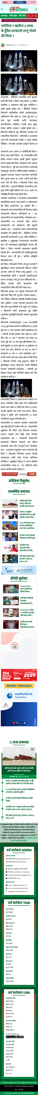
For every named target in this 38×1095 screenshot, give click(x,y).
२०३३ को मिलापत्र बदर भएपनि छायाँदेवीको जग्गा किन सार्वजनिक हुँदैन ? (27, 526)
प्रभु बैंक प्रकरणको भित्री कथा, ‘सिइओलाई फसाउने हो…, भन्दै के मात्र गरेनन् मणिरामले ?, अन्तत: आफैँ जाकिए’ (27, 624)
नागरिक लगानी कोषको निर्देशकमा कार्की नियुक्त (27, 536)
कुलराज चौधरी (9, 967)
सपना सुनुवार (9, 943)
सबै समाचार (4, 15)
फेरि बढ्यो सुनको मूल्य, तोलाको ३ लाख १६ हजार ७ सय (27, 559)
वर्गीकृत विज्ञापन (10, 1030)
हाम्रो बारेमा (8, 1064)
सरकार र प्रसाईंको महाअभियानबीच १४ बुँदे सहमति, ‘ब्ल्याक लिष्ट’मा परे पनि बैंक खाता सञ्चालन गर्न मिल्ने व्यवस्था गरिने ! (27, 515)
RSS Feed (8, 1073)
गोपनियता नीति (10, 1048)
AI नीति (8, 1060)
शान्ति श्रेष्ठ (8, 936)
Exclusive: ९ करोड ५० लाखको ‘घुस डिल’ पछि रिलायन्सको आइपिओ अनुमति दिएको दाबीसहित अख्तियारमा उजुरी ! (27, 613)
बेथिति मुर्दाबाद (13, 15)
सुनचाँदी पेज (9, 1017)
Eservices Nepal (28, 1093)
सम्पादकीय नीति (10, 1044)
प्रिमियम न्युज (9, 1024)
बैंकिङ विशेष (22, 15)
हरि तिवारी (8, 964)
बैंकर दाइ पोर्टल (10, 1014)
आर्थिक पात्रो (9, 1027)
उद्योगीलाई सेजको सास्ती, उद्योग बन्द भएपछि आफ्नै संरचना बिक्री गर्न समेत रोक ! (26, 503)
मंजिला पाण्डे (9, 929)
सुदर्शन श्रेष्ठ (8, 919)
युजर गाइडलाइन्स (10, 1067)
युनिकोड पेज (9, 1010)
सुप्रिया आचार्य (9, 926)
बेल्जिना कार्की (9, 950)
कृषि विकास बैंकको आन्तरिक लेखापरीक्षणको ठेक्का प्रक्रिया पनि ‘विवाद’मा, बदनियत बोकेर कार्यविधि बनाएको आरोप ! (27, 601)
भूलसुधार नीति (9, 1054)
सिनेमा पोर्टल (9, 1007)
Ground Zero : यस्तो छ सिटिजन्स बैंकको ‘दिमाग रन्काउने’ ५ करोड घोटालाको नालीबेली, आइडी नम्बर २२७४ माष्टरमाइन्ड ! (27, 589)
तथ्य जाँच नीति (9, 1051)
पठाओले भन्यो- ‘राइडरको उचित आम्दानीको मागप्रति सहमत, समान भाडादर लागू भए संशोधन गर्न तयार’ (26, 548)
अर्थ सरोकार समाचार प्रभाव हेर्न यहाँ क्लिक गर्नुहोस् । (24, 839)
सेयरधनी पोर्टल (9, 1001)
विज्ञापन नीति (9, 1057)
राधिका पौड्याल (10, 981)
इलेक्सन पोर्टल (9, 1004)
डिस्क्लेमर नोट (9, 1070)
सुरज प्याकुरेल (9, 912)
